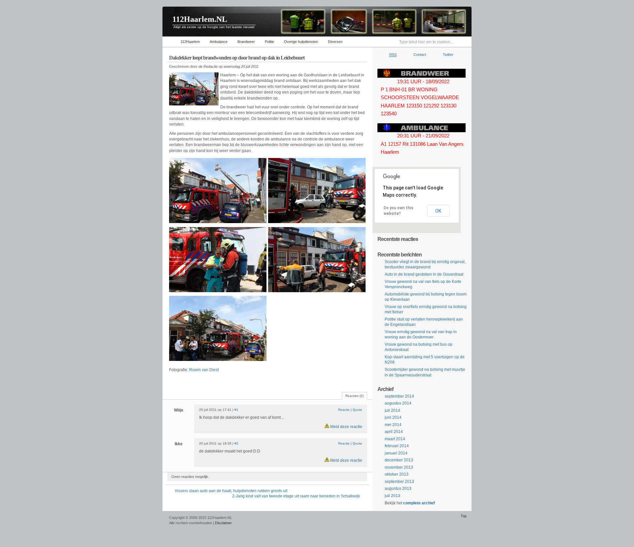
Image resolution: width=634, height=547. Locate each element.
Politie (269, 42)
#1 (236, 409)
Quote (357, 409)
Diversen (335, 42)
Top (464, 516)
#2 (236, 443)
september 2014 (399, 396)
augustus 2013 (398, 488)
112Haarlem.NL (199, 19)
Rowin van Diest (204, 370)
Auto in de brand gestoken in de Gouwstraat (424, 274)
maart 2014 (395, 439)
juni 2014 (393, 417)
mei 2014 (393, 424)
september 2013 (399, 481)
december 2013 (399, 460)
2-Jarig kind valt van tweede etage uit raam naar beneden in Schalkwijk (296, 496)
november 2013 (399, 467)
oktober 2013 (396, 474)
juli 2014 (392, 410)
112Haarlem (190, 42)
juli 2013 (392, 495)
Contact (419, 55)
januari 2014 (396, 453)
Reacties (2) (354, 396)
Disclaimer (223, 523)
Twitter (448, 55)
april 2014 (394, 431)
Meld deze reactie (345, 426)
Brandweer (246, 42)
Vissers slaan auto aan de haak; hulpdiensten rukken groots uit (231, 490)
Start (169, 42)
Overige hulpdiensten (301, 42)
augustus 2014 (398, 403)
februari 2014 (397, 446)
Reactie (344, 409)
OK (438, 211)
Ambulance (219, 42)
